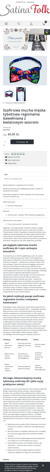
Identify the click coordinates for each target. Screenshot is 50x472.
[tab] (25, 174)
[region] (25, 39)
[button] (6, 24)
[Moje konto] (31, 24)
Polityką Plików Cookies (24, 466)
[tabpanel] (25, 319)
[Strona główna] (25, 10)
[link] (25, 39)
